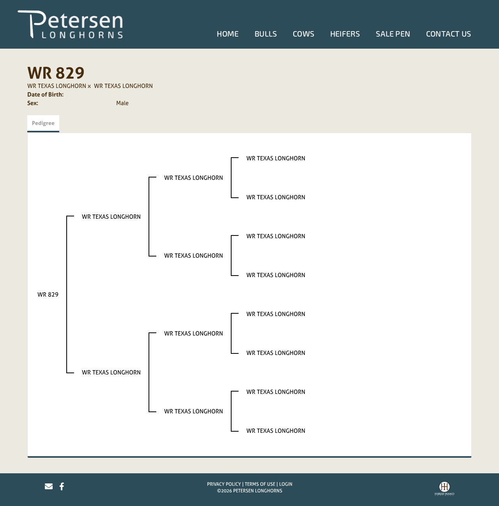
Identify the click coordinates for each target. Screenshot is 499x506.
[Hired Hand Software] (444, 489)
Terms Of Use (260, 484)
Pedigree (43, 122)
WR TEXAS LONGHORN (56, 86)
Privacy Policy (224, 484)
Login (285, 484)
